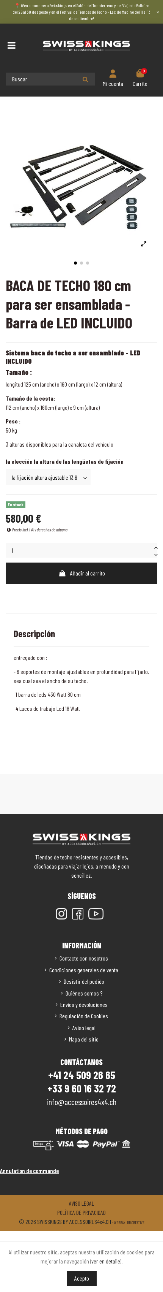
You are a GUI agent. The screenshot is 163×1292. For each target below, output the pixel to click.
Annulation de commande (29, 1170)
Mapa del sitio (84, 1039)
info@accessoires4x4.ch (81, 1102)
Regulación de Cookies (84, 1015)
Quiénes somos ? (84, 993)
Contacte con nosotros (84, 958)
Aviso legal (84, 1027)
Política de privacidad (81, 1212)
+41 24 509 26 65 (81, 1074)
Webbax (119, 1222)
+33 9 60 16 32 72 (81, 1088)
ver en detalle (105, 1261)
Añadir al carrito (87, 573)
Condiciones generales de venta (83, 969)
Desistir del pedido (84, 981)
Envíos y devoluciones (84, 1004)
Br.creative (135, 1222)
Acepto (81, 1278)
